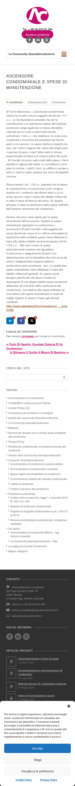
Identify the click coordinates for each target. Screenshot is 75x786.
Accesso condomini (37, 35)
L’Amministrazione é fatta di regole (38, 658)
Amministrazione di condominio (26, 398)
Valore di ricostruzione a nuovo (36, 695)
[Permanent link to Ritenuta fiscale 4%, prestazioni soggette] (11, 687)
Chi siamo (14, 528)
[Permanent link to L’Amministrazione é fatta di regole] (11, 661)
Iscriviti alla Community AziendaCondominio (33, 418)
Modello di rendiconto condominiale (30, 506)
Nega (37, 760)
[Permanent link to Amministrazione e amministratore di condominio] (11, 673)
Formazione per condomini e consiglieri (30, 413)
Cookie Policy (24, 780)
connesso (27, 336)
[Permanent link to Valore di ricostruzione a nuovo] (11, 698)
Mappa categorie (18, 551)
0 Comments (59, 102)
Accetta (37, 748)
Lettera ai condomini (22, 484)
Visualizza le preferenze (37, 771)
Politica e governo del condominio (29, 489)
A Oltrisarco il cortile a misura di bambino (39, 352)
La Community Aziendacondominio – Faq (33, 541)
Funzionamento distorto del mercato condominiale (38, 479)
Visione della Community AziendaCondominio (34, 455)
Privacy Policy (48, 780)
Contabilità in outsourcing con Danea (29, 403)
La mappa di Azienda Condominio (27, 546)
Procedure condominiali (21, 494)
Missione (13, 428)
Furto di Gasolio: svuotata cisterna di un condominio (34, 346)
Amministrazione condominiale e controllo (34, 469)
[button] (69, 706)
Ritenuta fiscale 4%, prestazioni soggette (42, 684)
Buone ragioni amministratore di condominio (35, 474)
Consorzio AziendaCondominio (26, 460)
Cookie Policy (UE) (19, 408)
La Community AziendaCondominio (28, 423)
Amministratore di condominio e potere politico (36, 464)
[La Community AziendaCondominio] (38, 24)
